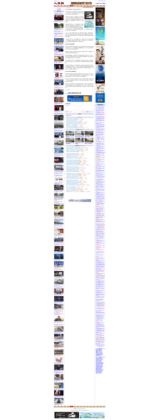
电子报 (104, 0)
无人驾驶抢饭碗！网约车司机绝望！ (74, 170)
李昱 (96, 352)
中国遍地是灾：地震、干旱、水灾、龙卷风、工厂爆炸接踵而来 (78, 191)
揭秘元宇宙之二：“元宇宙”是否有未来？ (74, 124)
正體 (100, 0)
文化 (87, 5)
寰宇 (94, 5)
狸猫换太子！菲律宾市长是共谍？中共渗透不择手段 (77, 150)
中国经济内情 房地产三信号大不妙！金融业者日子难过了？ (78, 173)
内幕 (61, 5)
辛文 (97, 350)
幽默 (68, 5)
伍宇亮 (101, 351)
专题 (91, 5)
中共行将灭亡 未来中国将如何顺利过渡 (74, 126)
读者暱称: (66, 111)
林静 (96, 354)
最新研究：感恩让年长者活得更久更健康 (75, 171)
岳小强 (101, 353)
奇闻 (74, 5)
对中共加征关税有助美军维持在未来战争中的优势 (76, 122)
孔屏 (101, 349)
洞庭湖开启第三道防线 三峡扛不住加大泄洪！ (76, 181)
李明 (97, 351)
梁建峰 (98, 354)
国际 (71, 5)
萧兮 (97, 352)
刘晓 (96, 350)
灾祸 (78, 5)
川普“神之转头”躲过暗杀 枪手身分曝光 (75, 153)
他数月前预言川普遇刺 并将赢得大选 (75, 151)
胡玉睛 (100, 354)
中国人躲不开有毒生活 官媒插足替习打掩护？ (76, 161)
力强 (99, 351)
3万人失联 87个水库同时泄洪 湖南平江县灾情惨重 (77, 189)
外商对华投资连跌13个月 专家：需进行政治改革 (76, 158)
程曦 (96, 351)
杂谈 (104, 5)
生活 (84, 5)
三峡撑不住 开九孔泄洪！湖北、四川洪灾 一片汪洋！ (77, 149)
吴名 (96, 353)
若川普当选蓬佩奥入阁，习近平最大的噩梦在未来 (76, 123)
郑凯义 (98, 353)
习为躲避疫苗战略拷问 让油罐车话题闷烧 (76, 163)
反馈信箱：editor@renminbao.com (79, 408)
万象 (81, 5)
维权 (97, 5)
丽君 (99, 349)
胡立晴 (102, 354)
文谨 (99, 350)
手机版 (102, 0)
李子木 (99, 355)
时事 (65, 5)
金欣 (96, 349)
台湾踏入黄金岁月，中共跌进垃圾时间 (74, 125)
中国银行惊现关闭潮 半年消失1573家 (75, 169)
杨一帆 (99, 352)
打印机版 (67, 89)
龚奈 (99, 353)
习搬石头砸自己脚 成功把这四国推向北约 (75, 183)
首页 (55, 5)
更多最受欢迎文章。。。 (101, 346)
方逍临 (97, 355)
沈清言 (101, 350)
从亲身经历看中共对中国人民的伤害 (74, 118)
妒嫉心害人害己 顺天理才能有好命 (74, 190)
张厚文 (101, 352)
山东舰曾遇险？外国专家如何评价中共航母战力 (76, 182)
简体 (99, 0)
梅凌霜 (98, 349)
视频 (100, 5)
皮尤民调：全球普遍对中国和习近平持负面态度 (76, 178)
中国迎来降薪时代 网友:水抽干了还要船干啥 (76, 174)
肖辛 (100, 355)
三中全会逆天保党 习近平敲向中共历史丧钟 (76, 162)
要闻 (58, 5)
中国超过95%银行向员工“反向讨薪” (74, 180)
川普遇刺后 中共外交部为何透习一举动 (75, 154)
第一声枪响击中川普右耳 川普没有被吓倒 (76, 160)
